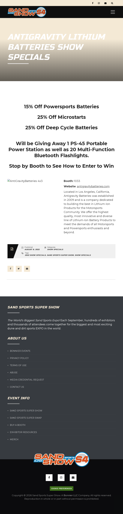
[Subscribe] (105, 3)
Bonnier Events (20, 350)
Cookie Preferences (61, 488)
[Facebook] (93, 3)
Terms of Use (18, 365)
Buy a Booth (18, 425)
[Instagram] (99, 3)
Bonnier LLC (71, 495)
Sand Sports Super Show (60, 255)
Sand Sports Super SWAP (26, 418)
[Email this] (27, 269)
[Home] (27, 12)
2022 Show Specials (35, 255)
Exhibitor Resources (23, 432)
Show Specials (55, 249)
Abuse (14, 372)
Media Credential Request (27, 379)
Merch (14, 439)
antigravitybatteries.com (93, 186)
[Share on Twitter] (19, 269)
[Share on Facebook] (11, 269)
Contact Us (17, 386)
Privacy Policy (19, 358)
